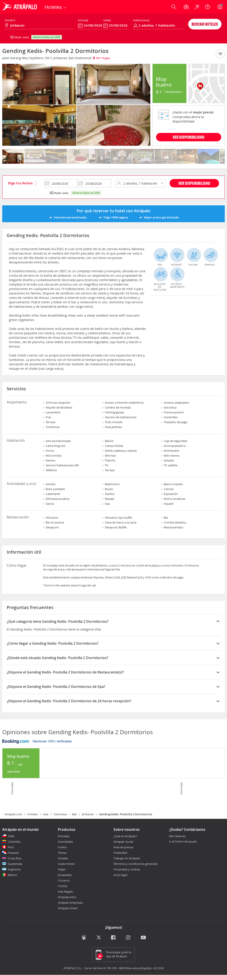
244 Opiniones (173, 91)
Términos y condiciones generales (136, 864)
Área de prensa (123, 847)
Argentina (14, 869)
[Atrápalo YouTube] (143, 937)
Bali (74, 814)
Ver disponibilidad (194, 183)
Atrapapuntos (67, 897)
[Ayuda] (207, 7)
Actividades (65, 842)
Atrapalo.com (13, 814)
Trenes (62, 853)
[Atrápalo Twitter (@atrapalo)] (98, 937)
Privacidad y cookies (127, 869)
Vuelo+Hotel (66, 864)
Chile (11, 836)
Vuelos (62, 847)
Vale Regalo (65, 891)
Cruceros (64, 880)
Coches (62, 886)
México (12, 875)
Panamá (13, 853)
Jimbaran (88, 814)
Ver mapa (102, 58)
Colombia (14, 842)
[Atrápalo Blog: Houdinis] (83, 937)
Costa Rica (14, 858)
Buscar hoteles (205, 24)
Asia (45, 814)
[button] (220, 54)
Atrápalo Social (123, 842)
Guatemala (15, 864)
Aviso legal (120, 875)
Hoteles (32, 814)
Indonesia (60, 814)
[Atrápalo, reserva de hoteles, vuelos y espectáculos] (20, 7)
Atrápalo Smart (68, 908)
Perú (11, 847)
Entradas (64, 836)
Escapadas (65, 875)
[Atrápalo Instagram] (128, 937)
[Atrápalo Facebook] (113, 937)
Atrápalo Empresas (70, 903)
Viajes (61, 869)
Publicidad (120, 853)
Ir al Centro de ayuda (183, 841)
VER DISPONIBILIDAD (188, 137)
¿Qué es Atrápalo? (125, 836)
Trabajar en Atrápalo (127, 858)
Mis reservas (177, 836)
